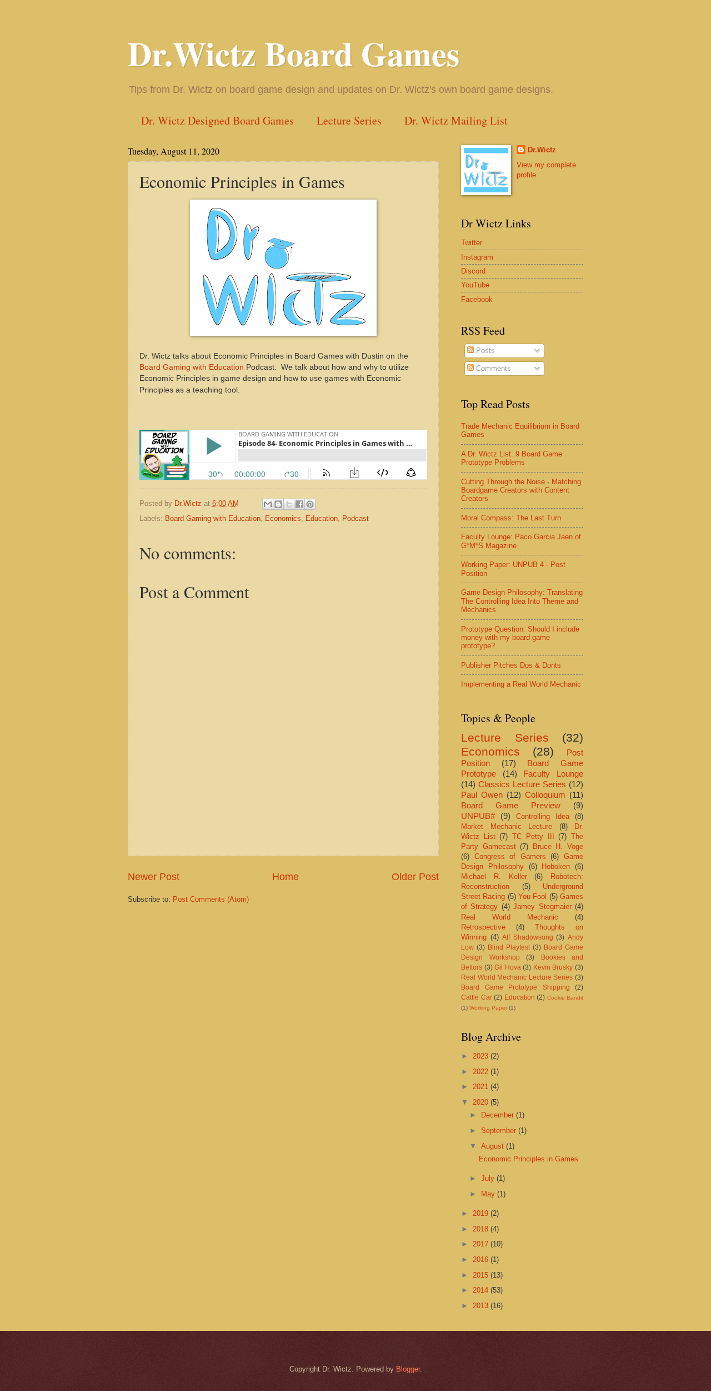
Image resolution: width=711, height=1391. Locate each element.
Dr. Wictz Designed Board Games (217, 120)
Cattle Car (476, 997)
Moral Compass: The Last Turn (511, 518)
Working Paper (488, 1008)
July (489, 1178)
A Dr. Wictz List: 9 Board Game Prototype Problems (511, 458)
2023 (481, 1056)
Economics (283, 518)
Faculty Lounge (553, 773)
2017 (481, 1244)
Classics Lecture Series (522, 784)
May (489, 1194)
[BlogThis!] (278, 504)
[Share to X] (288, 504)
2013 (481, 1305)
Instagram (477, 257)
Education (322, 518)
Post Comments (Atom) (211, 899)
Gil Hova (507, 967)
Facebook (477, 299)
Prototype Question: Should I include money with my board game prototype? (520, 637)
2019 (481, 1213)
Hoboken (556, 866)
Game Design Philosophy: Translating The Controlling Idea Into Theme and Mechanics (522, 601)
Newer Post (153, 876)
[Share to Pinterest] (310, 504)
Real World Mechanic (509, 917)
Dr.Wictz (542, 150)
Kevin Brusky (553, 967)
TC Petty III (533, 836)
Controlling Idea (542, 816)
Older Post (415, 876)
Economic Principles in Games (528, 1159)
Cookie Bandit (565, 998)
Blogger (408, 1369)
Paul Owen (482, 794)
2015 (481, 1275)
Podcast (355, 518)
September (499, 1130)
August (493, 1146)
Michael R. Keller (494, 876)
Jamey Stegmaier (542, 906)
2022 (481, 1071)
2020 (481, 1102)
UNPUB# (478, 816)
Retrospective (483, 927)
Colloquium (545, 794)
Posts (484, 350)
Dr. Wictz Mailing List (456, 120)
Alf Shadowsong (527, 937)
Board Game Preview (510, 805)
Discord (473, 271)
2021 (481, 1086)
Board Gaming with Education (191, 367)
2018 (481, 1229)
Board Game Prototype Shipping (515, 987)
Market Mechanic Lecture (506, 826)
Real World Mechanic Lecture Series (517, 977)
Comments (492, 368)
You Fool (532, 896)
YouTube (475, 285)
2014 (481, 1290)
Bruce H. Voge (558, 846)
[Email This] (267, 504)
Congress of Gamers (510, 856)
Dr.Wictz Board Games (293, 53)
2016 (481, 1259)
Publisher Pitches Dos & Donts (511, 665)
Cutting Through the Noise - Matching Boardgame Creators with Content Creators (521, 490)
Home (285, 876)
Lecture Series (349, 120)
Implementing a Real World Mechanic (521, 684)
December (498, 1115)
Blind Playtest (509, 947)
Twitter (471, 243)
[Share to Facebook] (299, 504)
